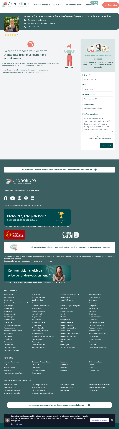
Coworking (92, 303)
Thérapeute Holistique (67, 347)
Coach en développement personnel (16, 303)
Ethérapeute (36, 308)
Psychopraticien (65, 339)
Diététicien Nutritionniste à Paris (100, 385)
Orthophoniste (65, 319)
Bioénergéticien (65, 297)
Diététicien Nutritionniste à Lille (42, 393)
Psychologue (8, 339)
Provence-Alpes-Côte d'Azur (13, 373)
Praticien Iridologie (10, 328)
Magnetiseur (36, 317)
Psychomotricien (37, 339)
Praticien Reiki (8, 333)
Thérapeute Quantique (11, 350)
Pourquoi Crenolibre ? (41, 5)
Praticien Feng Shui (66, 325)
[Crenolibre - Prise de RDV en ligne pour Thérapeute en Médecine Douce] (15, 4)
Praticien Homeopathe (96, 325)
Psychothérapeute (95, 339)
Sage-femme (93, 342)
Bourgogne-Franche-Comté (41, 362)
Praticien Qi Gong (95, 331)
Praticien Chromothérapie (12, 325)
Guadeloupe (64, 365)
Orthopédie (93, 319)
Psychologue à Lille (38, 387)
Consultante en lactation (68, 303)
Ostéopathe (8, 322)
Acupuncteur (36, 294)
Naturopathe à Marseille (97, 387)
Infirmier (63, 314)
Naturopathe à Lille (38, 390)
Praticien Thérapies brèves (98, 333)
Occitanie (63, 370)
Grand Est (35, 365)
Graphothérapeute (66, 311)
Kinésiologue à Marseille (12, 393)
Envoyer (107, 146)
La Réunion (36, 367)
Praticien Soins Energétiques (70, 333)
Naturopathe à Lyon (67, 385)
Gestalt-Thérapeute (38, 311)
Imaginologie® (37, 314)
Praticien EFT (36, 325)
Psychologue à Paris (10, 385)
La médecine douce (74, 5)
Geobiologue (8, 311)
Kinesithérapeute (9, 317)
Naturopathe (36, 319)
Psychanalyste (93, 336)
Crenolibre (8, 190)
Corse (6, 365)
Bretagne (63, 362)
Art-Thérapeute (9, 297)
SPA (61, 342)
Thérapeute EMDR (38, 347)
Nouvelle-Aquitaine (38, 370)
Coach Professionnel (67, 300)
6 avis (19, 35)
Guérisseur (92, 311)
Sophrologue (64, 345)
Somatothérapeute (38, 345)
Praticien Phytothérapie (40, 331)
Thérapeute (93, 345)
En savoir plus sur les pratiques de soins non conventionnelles (28, 261)
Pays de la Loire (94, 370)
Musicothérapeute (95, 317)
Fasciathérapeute (94, 308)
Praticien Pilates (65, 331)
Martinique (64, 367)
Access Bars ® (8, 294)
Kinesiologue (93, 314)
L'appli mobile (91, 5)
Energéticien (93, 306)
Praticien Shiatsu (37, 333)
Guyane (91, 365)
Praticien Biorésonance (96, 322)
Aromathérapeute (95, 294)
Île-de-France (36, 373)
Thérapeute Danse (10, 347)
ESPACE (58, 5)
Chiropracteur (8, 300)
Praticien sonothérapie (68, 336)
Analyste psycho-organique (69, 294)
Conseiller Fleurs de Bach (40, 303)
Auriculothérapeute (38, 297)
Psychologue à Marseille (12, 390)
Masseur (63, 317)
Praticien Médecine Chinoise (13, 331)
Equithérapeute (9, 308)
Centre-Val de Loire (95, 362)
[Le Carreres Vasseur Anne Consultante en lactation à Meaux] (11, 24)
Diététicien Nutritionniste (40, 306)
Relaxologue (36, 342)
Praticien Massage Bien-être (69, 328)
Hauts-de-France (9, 367)
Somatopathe (8, 345)
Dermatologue (8, 306)
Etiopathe (63, 308)
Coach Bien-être (37, 300)
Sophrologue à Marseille (40, 385)
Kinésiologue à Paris (67, 387)
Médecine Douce (9, 319)
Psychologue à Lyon (95, 390)
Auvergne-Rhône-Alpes (12, 362)
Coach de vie (93, 300)
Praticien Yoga (8, 336)
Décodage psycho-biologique (70, 306)
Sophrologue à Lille (10, 387)
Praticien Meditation (95, 328)
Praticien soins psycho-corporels (43, 336)
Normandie (7, 370)
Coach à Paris (64, 390)
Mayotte (91, 367)
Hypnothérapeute (10, 314)
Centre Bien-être (94, 297)
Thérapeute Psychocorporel (98, 347)
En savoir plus (16, 424)
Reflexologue (8, 342)
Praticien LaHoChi (38, 328)
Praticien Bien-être (66, 322)
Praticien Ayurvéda (38, 322)
